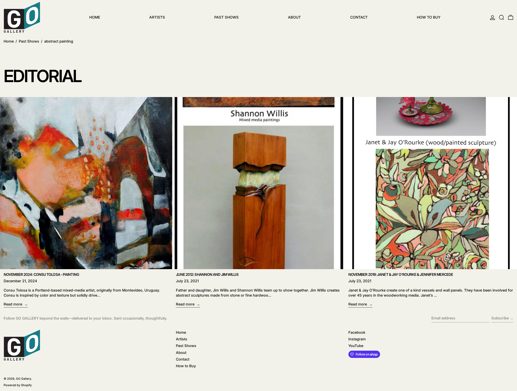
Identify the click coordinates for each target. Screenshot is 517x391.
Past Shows (29, 41)
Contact (182, 359)
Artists (181, 339)
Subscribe (500, 318)
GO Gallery (23, 378)
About (181, 352)
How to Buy (186, 366)
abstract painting (58, 41)
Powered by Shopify (18, 385)
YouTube (355, 346)
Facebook (356, 332)
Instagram (357, 339)
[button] (501, 17)
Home (9, 41)
